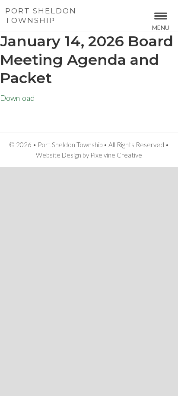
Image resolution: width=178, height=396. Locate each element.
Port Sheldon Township (40, 15)
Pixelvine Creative (116, 155)
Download (17, 98)
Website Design (58, 155)
